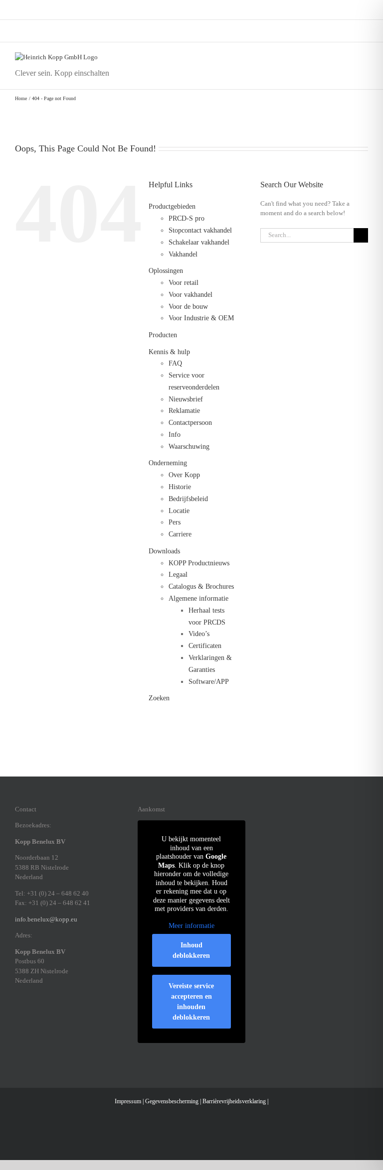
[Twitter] (70, 1015)
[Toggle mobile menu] (364, 57)
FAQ (175, 363)
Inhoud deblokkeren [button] (191, 950)
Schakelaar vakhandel (199, 242)
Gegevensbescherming (171, 1101)
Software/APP (209, 681)
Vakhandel (183, 254)
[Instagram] (31, 1015)
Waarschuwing (189, 446)
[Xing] (57, 1015)
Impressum (128, 1101)
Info (175, 434)
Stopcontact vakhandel (200, 230)
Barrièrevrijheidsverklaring (234, 1101)
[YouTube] (83, 1015)
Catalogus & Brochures (201, 586)
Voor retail (183, 282)
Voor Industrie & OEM (201, 318)
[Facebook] (18, 1015)
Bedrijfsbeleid (188, 499)
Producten (163, 335)
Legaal (178, 574)
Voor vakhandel (190, 294)
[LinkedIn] (44, 1015)
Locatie (179, 511)
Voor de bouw (188, 306)
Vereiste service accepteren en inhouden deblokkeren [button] (191, 1001)
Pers (175, 522)
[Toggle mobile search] (346, 57)
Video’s (199, 634)
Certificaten (205, 646)
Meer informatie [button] (191, 925)
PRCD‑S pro (186, 218)
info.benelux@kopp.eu (46, 919)
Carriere (180, 534)
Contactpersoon (190, 422)
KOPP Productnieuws (199, 563)
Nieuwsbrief (186, 399)
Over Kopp (184, 475)
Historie (180, 487)
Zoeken (159, 698)
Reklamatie (184, 410)
